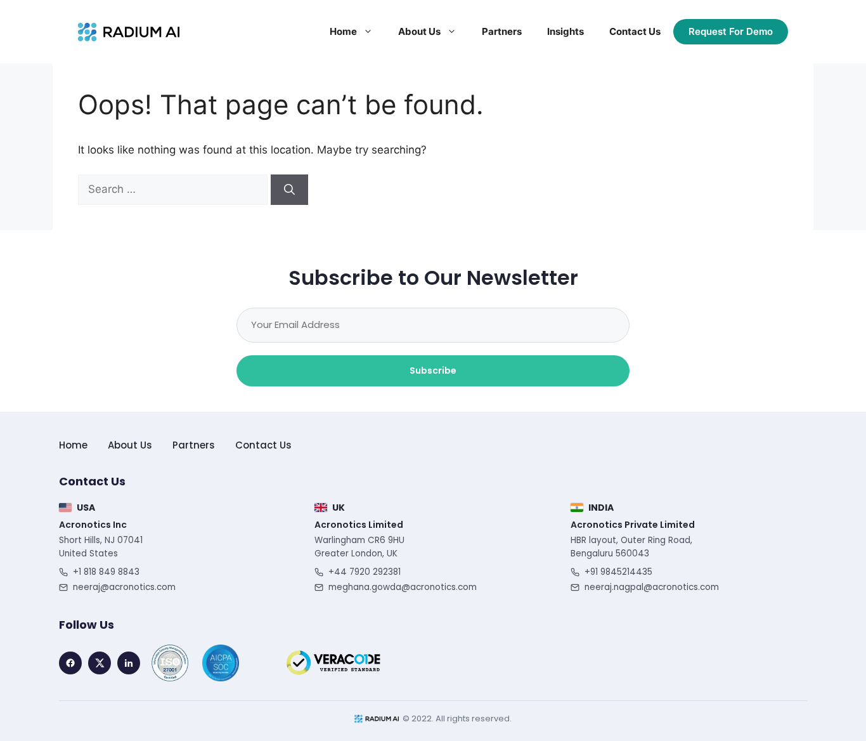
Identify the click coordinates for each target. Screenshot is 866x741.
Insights (565, 31)
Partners (502, 31)
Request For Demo (730, 31)
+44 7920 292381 (364, 572)
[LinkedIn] (128, 663)
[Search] (289, 189)
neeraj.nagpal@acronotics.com (652, 587)
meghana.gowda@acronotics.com (402, 587)
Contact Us (635, 31)
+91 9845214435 (618, 572)
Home (343, 31)
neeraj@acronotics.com (124, 587)
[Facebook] (70, 663)
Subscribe (433, 370)
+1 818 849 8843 (106, 572)
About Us (419, 31)
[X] (99, 663)
